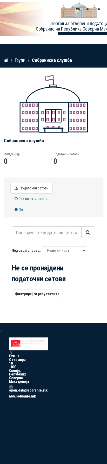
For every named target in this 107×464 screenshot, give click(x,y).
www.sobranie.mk (11, 396)
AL (88, 9)
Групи (20, 60)
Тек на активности (33, 199)
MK (78, 9)
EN (98, 9)
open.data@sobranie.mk (11, 390)
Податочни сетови (34, 188)
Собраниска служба (52, 60)
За (20, 209)
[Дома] (6, 60)
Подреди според (26, 250)
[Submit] (88, 232)
